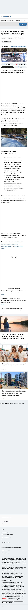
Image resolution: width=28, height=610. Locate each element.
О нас (3, 529)
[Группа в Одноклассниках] (5, 521)
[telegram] (16, 257)
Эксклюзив (3, 20)
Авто (3, 38)
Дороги (9, 38)
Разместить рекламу (6, 550)
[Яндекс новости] (20, 64)
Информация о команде (6, 537)
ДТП (15, 38)
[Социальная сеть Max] (20, 67)
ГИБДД (21, 38)
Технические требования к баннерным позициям (11, 547)
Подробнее (9, 580)
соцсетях (4, 198)
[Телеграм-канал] (7, 521)
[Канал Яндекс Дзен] (7, 67)
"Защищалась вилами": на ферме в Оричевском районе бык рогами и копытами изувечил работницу (13, 301)
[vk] (12, 257)
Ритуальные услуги (20, 20)
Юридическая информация (7, 534)
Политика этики (5, 531)
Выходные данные (5, 552)
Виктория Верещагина (18, 46)
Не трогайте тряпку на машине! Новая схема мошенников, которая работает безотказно (13, 292)
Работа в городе (10, 20)
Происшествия (6, 41)
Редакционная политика (6, 539)
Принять (23, 24)
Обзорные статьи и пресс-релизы (8, 544)
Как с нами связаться (6, 542)
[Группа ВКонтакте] (7, 64)
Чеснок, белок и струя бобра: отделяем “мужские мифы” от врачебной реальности (13, 309)
